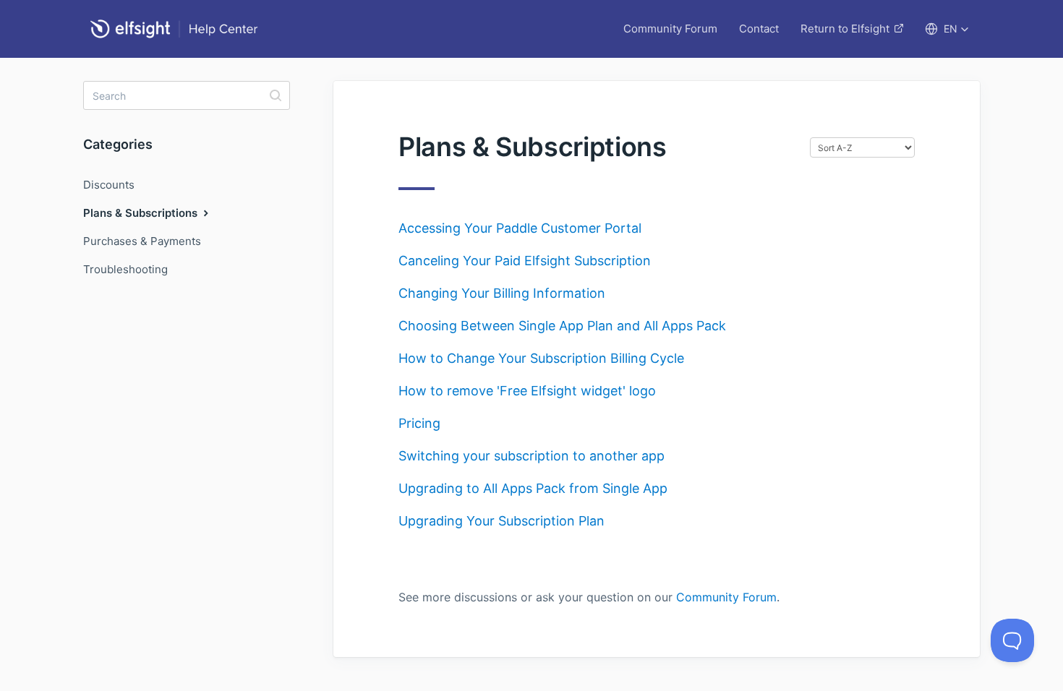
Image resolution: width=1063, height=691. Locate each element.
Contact (759, 28)
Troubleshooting (125, 269)
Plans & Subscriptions (141, 213)
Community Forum (670, 28)
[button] (947, 28)
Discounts (109, 185)
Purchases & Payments (142, 241)
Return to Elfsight (845, 28)
